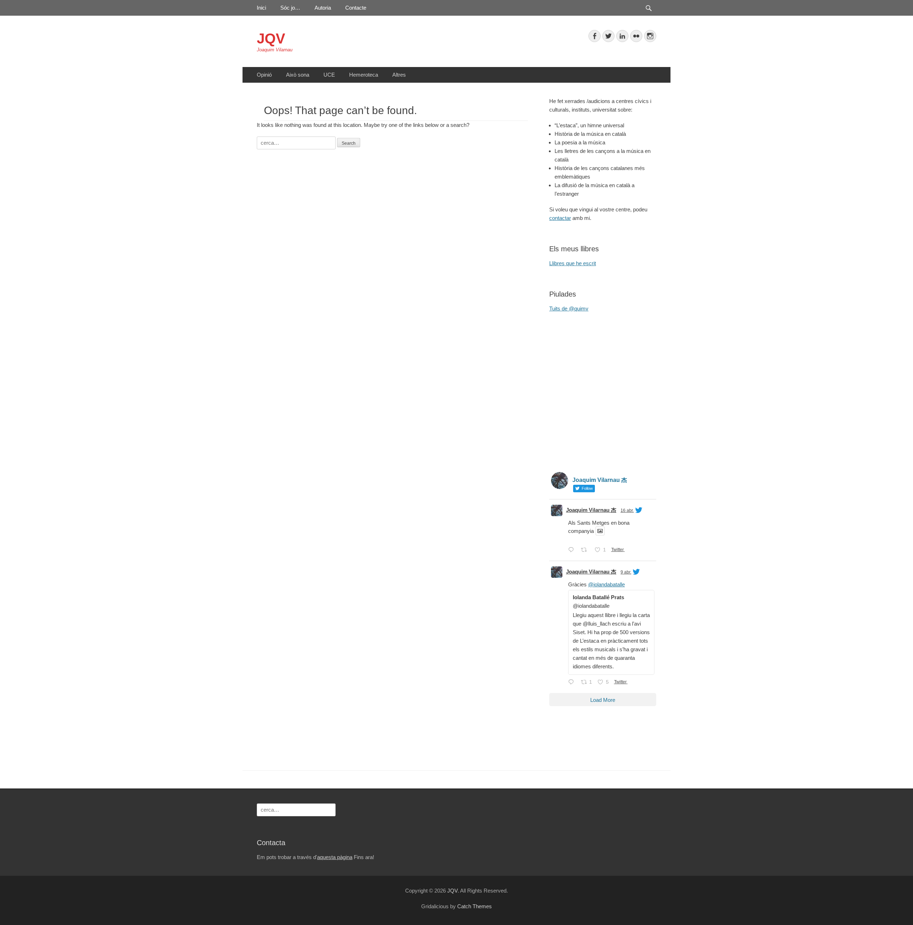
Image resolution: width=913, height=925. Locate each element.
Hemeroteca (363, 75)
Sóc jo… (290, 8)
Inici (261, 8)
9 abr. (626, 572)
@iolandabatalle (606, 584)
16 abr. (627, 510)
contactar (560, 218)
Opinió (264, 75)
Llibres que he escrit (572, 263)
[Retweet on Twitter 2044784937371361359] (586, 550)
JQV (271, 38)
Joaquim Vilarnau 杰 (591, 510)
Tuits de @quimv (568, 308)
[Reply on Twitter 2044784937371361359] (572, 550)
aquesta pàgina (334, 857)
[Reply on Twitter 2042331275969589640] (572, 683)
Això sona (297, 75)
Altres (399, 75)
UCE (329, 75)
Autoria (323, 8)
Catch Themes (474, 906)
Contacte (355, 8)
